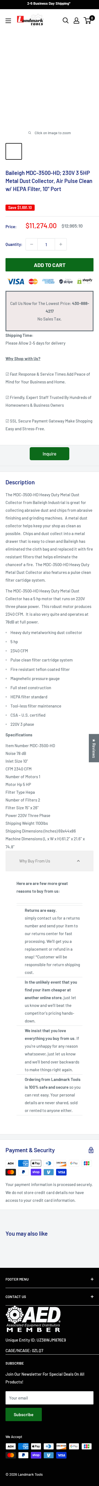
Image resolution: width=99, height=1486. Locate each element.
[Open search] (66, 20)
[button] (50, 861)
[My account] (76, 20)
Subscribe (24, 1414)
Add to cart (49, 264)
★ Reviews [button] (94, 748)
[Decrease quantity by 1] (31, 244)
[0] (87, 20)
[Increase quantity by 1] (61, 244)
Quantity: (14, 244)
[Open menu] (8, 21)
